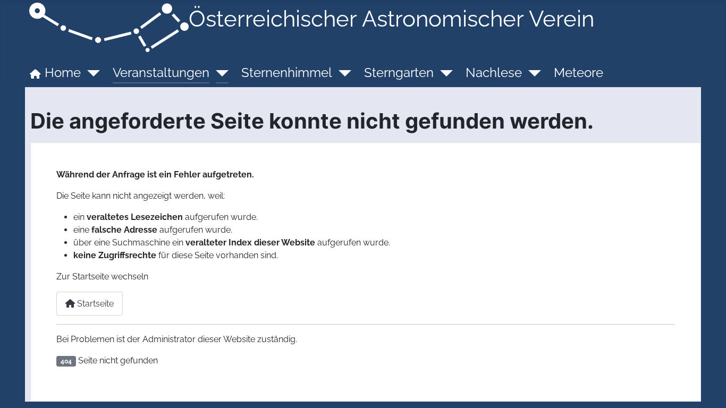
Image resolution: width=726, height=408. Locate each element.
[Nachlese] (531, 73)
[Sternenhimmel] (341, 73)
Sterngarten (399, 72)
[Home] (90, 73)
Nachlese (494, 72)
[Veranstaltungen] (219, 73)
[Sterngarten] (443, 73)
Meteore (578, 72)
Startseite (94, 304)
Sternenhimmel (286, 72)
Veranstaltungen (161, 72)
